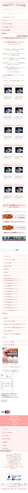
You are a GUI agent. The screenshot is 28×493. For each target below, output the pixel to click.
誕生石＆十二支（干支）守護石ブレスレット (15, 324)
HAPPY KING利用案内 (9, 345)
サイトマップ (14, 424)
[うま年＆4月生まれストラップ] (19, 110)
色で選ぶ (4, 445)
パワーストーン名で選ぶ (7, 23)
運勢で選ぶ (4, 33)
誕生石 (5, 318)
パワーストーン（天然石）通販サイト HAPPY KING (14, 4)
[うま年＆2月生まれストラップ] (19, 90)
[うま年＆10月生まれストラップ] (19, 170)
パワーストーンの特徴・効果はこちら (11, 367)
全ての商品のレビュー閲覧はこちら (11, 370)
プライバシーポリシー (14, 416)
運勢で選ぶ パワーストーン (10, 9)
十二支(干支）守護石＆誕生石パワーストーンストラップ (12, 13)
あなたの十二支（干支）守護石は (12, 334)
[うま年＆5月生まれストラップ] (8, 130)
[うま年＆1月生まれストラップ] (8, 90)
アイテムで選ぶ (5, 435)
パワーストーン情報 (9, 342)
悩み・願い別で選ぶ (6, 30)
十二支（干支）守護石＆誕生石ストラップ (14, 327)
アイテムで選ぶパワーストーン (8, 27)
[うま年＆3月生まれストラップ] (8, 110)
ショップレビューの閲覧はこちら (10, 371)
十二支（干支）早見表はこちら (14, 71)
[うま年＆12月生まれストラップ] (19, 189)
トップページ (5, 20)
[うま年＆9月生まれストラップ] (8, 170)
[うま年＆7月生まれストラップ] (8, 150)
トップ (3, 9)
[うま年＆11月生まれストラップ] (8, 189)
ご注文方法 (14, 422)
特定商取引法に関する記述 (14, 419)
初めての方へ (5, 448)
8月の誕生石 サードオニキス (10, 363)
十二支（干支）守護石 (9, 321)
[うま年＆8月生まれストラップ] (19, 150)
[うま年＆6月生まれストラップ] (19, 130)
